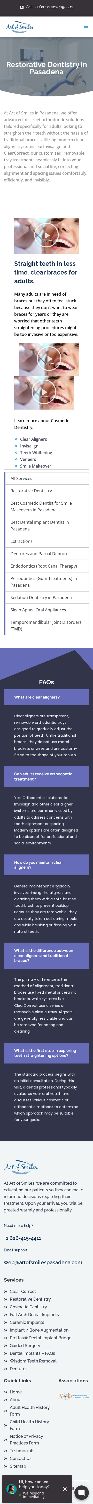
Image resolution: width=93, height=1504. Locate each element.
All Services (21, 478)
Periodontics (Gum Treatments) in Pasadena (44, 582)
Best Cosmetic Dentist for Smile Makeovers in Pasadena (41, 506)
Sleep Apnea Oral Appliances (38, 610)
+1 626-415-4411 (22, 1238)
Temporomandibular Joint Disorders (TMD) (46, 625)
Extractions (22, 541)
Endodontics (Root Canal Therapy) (44, 566)
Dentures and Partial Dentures (41, 553)
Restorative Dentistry (31, 491)
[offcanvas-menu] (86, 27)
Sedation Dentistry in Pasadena (41, 597)
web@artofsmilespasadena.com (43, 1262)
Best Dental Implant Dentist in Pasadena (40, 525)
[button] (46, 236)
